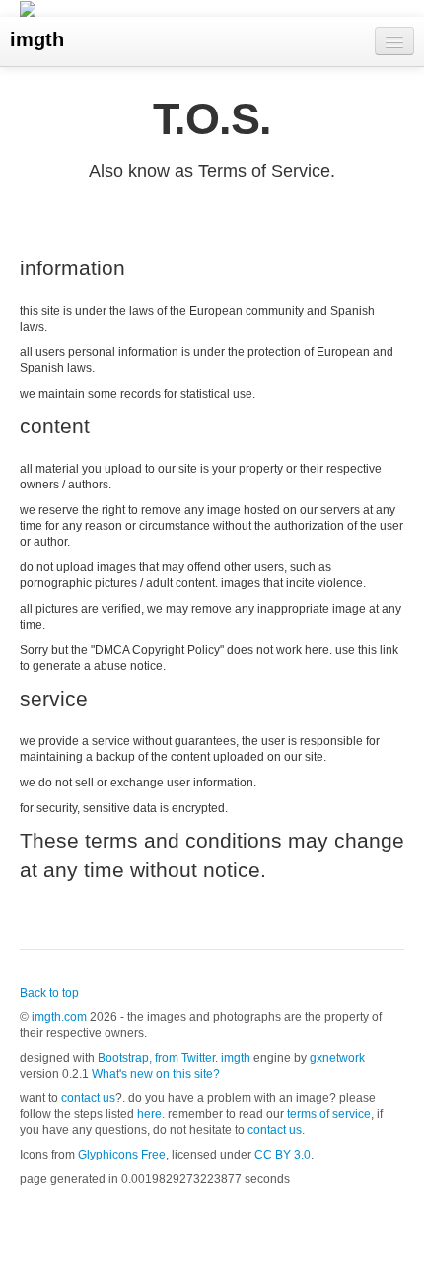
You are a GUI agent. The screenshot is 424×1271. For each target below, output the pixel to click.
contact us (88, 1098)
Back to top (49, 993)
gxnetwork (337, 1058)
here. (151, 1114)
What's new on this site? (156, 1074)
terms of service (329, 1114)
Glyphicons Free (122, 1154)
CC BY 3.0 (282, 1154)
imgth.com (59, 1017)
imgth (37, 39)
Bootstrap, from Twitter (156, 1058)
